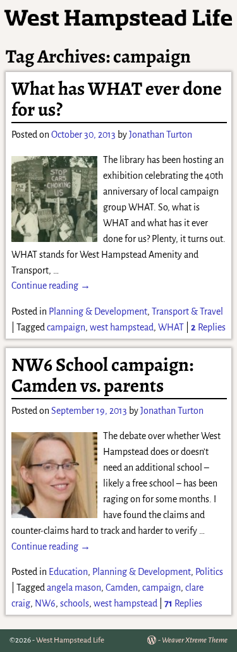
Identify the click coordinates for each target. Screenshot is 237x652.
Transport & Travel (187, 311)
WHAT (171, 327)
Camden (122, 588)
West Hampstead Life (70, 640)
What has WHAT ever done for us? (116, 99)
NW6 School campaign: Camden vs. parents (102, 375)
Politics (209, 572)
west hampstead (122, 327)
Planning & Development (98, 311)
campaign (66, 327)
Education (68, 572)
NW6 (45, 603)
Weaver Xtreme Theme (195, 640)
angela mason (74, 588)
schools (74, 603)
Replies (208, 327)
